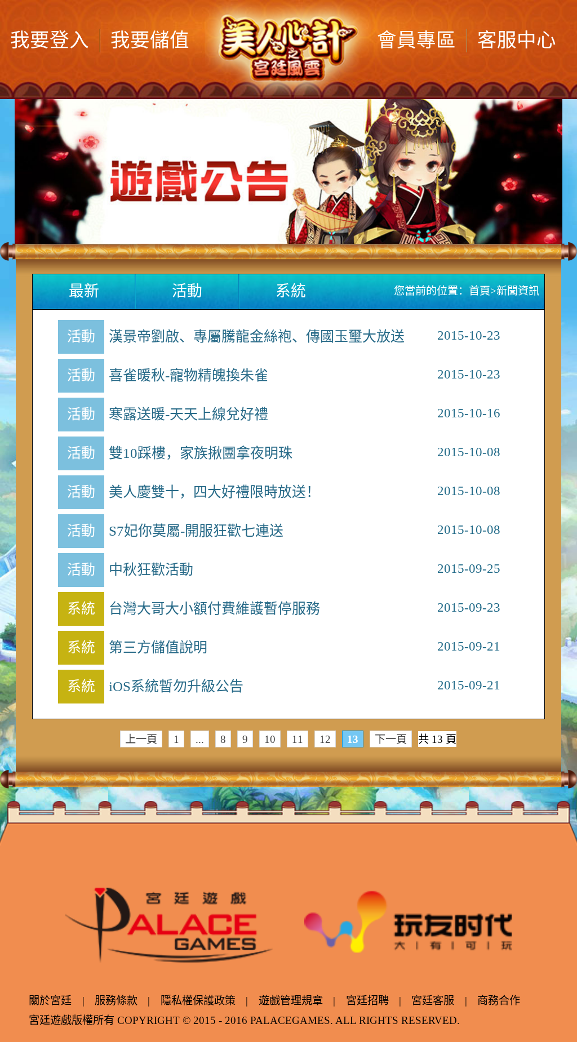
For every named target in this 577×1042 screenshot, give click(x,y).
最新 (84, 291)
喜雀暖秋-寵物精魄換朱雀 (188, 375)
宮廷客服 (432, 1001)
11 (297, 739)
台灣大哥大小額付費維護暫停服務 (214, 608)
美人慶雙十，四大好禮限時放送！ (214, 492)
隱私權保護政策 (198, 1001)
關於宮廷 (50, 1001)
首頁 (479, 291)
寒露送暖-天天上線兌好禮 (188, 414)
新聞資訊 (517, 291)
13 (352, 739)
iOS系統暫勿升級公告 (176, 686)
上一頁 (141, 739)
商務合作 (498, 1001)
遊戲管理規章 (291, 1001)
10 (270, 739)
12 (325, 739)
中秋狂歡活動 (151, 569)
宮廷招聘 (367, 1001)
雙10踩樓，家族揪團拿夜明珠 (200, 453)
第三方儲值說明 (158, 647)
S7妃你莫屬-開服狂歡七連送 (196, 530)
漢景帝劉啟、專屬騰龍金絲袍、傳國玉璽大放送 (257, 336)
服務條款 (116, 1001)
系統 (291, 291)
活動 (187, 291)
